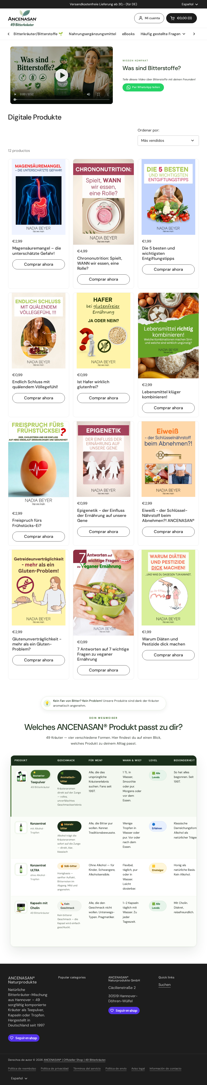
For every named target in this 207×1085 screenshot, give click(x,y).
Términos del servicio (87, 1068)
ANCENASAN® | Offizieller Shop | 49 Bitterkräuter (74, 1060)
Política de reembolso (22, 1068)
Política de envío (116, 1068)
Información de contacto (165, 1068)
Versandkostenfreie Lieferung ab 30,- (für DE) (103, 4)
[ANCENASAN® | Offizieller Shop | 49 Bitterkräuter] (22, 18)
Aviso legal (138, 1068)
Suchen (164, 984)
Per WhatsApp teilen (146, 87)
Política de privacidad (55, 1068)
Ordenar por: (148, 130)
